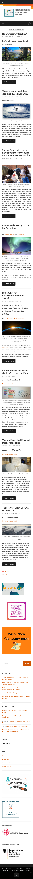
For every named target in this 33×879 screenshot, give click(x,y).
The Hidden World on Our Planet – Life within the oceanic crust (15, 678)
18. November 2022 (8, 96)
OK (16, 875)
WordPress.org (6, 766)
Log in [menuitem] (2, 2)
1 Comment (18, 36)
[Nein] (31, 873)
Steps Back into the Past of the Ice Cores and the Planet (16, 372)
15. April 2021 (6, 376)
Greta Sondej (20, 234)
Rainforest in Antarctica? (14, 34)
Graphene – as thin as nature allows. (17, 726)
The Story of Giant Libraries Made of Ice (15, 509)
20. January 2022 (7, 158)
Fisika (4, 710)
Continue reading (9, 82)
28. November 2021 (8, 231)
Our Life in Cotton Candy (9, 693)
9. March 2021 (6, 513)
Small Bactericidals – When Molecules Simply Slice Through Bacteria (15, 683)
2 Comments (19, 231)
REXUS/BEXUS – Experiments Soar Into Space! (13, 296)
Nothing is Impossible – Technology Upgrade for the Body (16, 697)
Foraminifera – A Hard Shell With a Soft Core (16, 730)
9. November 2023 (7, 36)
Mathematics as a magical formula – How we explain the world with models (15, 688)
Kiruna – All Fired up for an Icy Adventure (15, 226)
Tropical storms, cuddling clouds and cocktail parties (15, 92)
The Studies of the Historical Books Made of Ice (16, 441)
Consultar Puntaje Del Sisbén (10, 729)
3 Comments (16, 513)
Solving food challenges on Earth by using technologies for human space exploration (16, 153)
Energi (4, 716)
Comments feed (7, 763)
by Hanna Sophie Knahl (8, 384)
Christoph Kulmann (9, 234)
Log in (4, 756)
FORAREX (5, 347)
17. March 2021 (6, 445)
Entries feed (5, 759)
